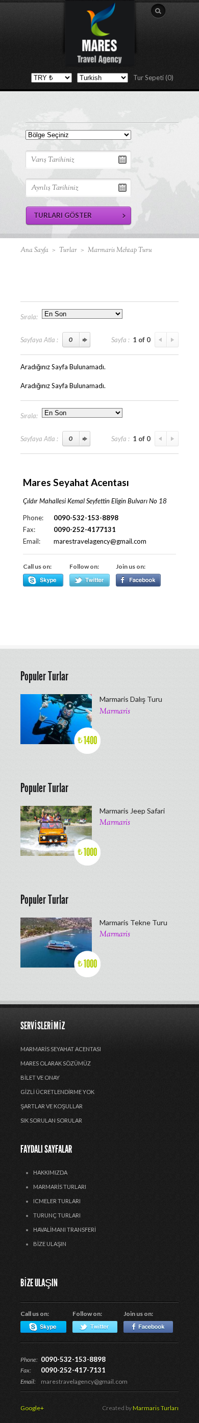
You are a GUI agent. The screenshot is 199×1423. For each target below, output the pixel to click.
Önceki (161, 339)
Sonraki (173, 339)
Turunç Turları (57, 1215)
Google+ (32, 1408)
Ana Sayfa (34, 250)
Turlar (68, 250)
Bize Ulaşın (49, 1243)
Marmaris (115, 711)
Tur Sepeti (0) (153, 77)
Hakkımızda (50, 1172)
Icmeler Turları (57, 1201)
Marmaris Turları (59, 1186)
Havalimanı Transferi (64, 1229)
